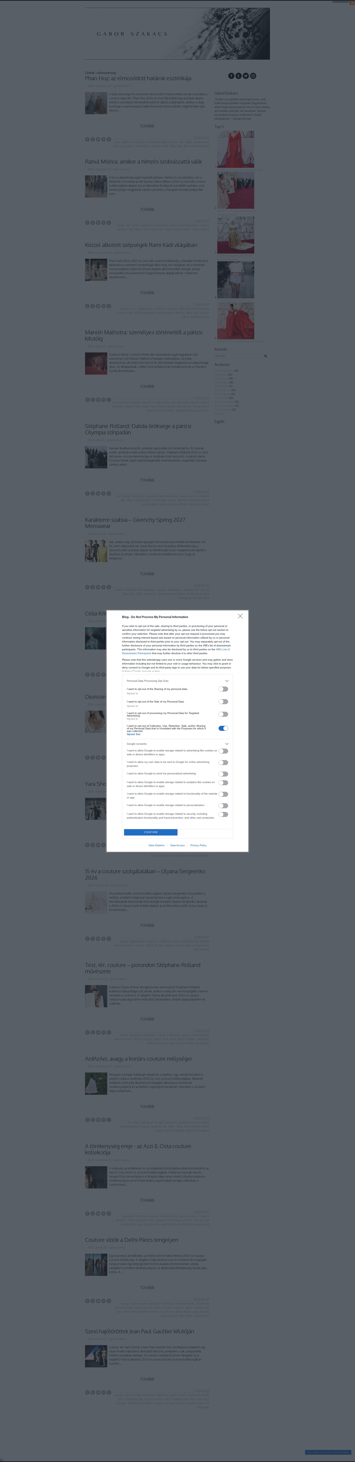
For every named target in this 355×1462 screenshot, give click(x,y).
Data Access (177, 845)
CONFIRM (151, 832)
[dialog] (177, 731)
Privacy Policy (198, 845)
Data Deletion (157, 845)
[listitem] (177, 681)
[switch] (223, 689)
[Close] (241, 617)
